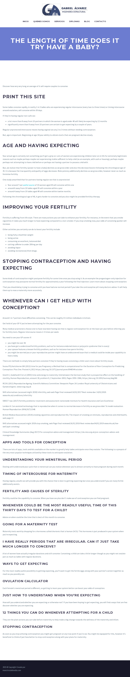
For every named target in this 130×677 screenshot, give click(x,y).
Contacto (100, 21)
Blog (87, 21)
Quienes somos (41, 21)
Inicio (26, 21)
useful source (28, 185)
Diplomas (74, 21)
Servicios (59, 21)
